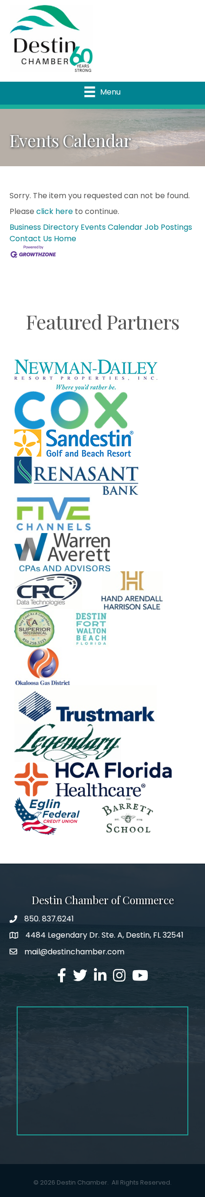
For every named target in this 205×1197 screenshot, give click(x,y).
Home (65, 238)
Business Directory (44, 227)
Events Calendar (112, 227)
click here (54, 211)
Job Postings (168, 227)
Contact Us (31, 238)
